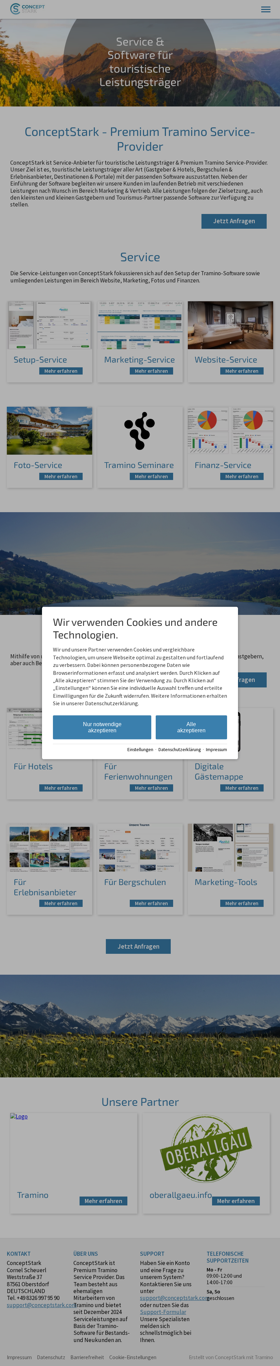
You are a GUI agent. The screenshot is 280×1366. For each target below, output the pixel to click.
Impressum (216, 749)
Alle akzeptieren (191, 727)
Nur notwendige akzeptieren (102, 727)
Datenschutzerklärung (179, 749)
